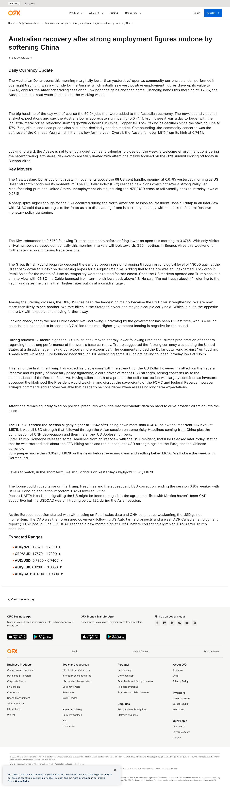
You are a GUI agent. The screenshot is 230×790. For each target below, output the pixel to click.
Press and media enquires (132, 709)
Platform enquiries (128, 714)
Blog (64, 720)
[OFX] (14, 13)
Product (74, 12)
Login (75, 651)
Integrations (13, 709)
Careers (177, 737)
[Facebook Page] (157, 623)
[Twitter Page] (172, 623)
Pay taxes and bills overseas (133, 692)
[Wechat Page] (179, 623)
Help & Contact (141, 651)
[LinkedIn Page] (164, 623)
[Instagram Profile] (194, 623)
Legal (176, 675)
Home (11, 23)
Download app (126, 675)
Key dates (178, 709)
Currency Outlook (72, 714)
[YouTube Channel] (187, 623)
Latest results (180, 703)
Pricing (114, 12)
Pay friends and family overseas (135, 681)
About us (178, 670)
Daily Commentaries (29, 23)
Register (211, 13)
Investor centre (181, 698)
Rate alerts (68, 692)
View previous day (22, 599)
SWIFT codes (69, 697)
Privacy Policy (180, 681)
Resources (131, 12)
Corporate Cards (16, 681)
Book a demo (211, 651)
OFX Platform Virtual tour (76, 670)
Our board (178, 726)
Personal (30, 3)
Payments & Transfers (19, 675)
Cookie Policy (22, 781)
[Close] (115, 770)
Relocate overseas (128, 686)
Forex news (68, 726)
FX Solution (13, 686)
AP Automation (15, 703)
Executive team (181, 731)
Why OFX (94, 12)
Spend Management (18, 697)
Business (14, 3)
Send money (125, 670)
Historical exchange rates (76, 681)
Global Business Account (20, 670)
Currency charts (71, 686)
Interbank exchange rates (76, 675)
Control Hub (13, 692)
